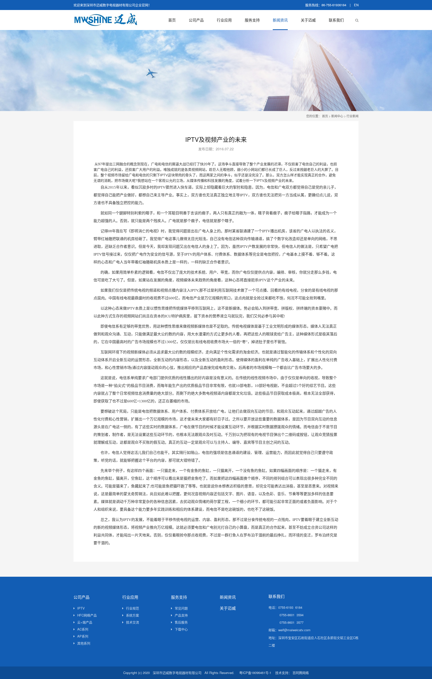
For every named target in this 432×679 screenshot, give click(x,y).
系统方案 (132, 615)
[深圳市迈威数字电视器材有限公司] (107, 20)
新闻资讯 (280, 20)
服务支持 (252, 20)
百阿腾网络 (300, 672)
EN (356, 5)
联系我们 (336, 20)
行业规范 (132, 608)
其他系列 (83, 643)
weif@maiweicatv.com (294, 629)
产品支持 (181, 615)
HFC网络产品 (87, 615)
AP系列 (82, 636)
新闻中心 (337, 116)
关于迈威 (308, 20)
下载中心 (181, 629)
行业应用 (224, 20)
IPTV (81, 608)
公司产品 (196, 20)
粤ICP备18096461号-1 (255, 672)
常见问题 (181, 608)
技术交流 (132, 622)
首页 (172, 20)
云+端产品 (84, 622)
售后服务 (181, 622)
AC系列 (82, 629)
